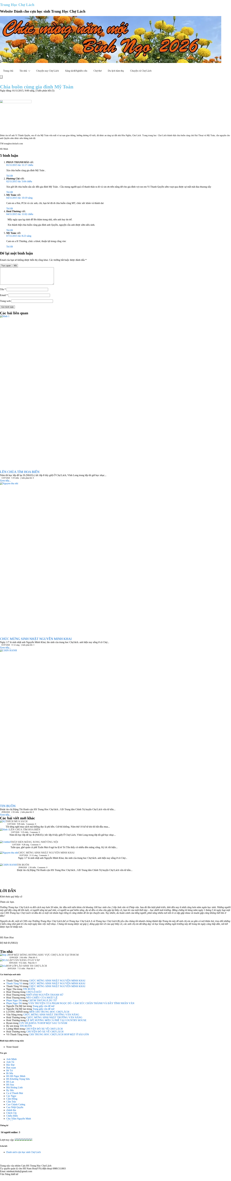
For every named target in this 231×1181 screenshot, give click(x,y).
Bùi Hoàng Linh (14, 1087)
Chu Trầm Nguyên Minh (18, 1118)
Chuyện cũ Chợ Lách (140, 70)
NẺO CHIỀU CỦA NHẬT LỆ (42, 997)
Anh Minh (11, 1059)
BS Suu (10, 1084)
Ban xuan (11, 1067)
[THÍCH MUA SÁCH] (3, 822)
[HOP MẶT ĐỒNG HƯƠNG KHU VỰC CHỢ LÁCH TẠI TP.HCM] (4, 955)
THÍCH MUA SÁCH (17, 821)
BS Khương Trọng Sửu (18, 1079)
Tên (3, 289)
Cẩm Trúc (11, 1101)
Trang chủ (8, 70)
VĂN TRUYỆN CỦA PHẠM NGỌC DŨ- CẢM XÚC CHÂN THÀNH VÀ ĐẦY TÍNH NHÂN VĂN (81, 1003)
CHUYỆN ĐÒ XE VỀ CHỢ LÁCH (44, 1028)
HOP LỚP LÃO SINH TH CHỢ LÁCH (26, 965)
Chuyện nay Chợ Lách (47, 70)
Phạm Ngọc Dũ (14, 1000)
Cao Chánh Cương (15, 1104)
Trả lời (9, 175)
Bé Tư (9, 1070)
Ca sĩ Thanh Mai (14, 1093)
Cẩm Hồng (11, 1098)
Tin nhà (23, 70)
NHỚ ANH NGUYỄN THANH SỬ (44, 994)
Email (4, 295)
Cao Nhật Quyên (14, 1107)
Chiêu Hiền (12, 1115)
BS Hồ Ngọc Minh (15, 1076)
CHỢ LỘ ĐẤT (34, 992)
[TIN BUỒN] (8, 874)
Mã (15, 265)
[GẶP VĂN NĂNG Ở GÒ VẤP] (4, 961)
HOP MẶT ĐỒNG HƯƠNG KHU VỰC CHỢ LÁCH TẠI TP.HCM (43, 954)
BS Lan (10, 1081)
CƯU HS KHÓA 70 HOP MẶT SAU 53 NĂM (43, 1023)
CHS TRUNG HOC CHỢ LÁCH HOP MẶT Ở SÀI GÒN (59, 1034)
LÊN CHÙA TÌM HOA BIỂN (24, 829)
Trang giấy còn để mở (43, 1006)
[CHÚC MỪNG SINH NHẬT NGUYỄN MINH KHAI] (9, 857)
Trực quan (6, 265)
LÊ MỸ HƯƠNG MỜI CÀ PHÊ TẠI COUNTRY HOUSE (56, 1020)
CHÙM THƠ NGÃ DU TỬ (42, 1000)
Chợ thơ (98, 70)
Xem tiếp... (5, 480)
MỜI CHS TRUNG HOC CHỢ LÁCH (49, 1011)
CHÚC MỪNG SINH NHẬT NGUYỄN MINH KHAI (46, 852)
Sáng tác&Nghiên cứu (76, 70)
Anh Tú (10, 1062)
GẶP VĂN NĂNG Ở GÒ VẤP (24, 960)
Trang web (5, 301)
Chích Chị (11, 1113)
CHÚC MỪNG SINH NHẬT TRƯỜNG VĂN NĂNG (51, 1014)
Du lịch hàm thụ (116, 70)
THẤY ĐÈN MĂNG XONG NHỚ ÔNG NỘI (34, 842)
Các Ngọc (11, 1096)
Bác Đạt (10, 1064)
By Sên (10, 1090)
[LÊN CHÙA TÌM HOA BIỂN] (4, 834)
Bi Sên (9, 1073)
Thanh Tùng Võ (14, 983)
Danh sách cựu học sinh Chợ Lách (23, 1152)
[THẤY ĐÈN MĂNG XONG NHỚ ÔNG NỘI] (5, 846)
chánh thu (11, 1110)
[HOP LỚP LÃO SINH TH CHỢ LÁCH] (3, 966)
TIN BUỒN (23, 864)
